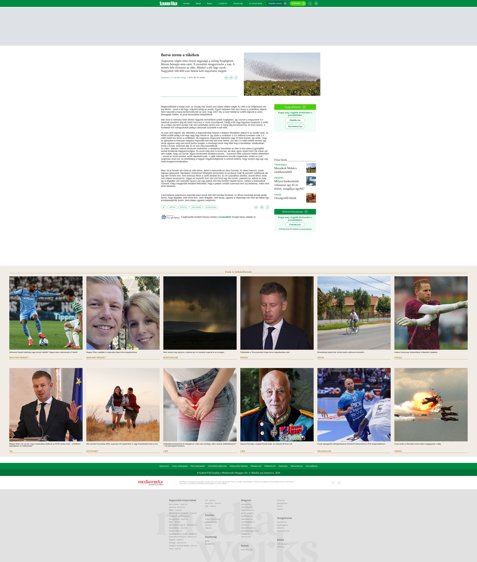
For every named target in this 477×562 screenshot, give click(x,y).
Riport (209, 3)
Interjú (198, 3)
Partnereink (283, 466)
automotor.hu (246, 507)
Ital (164, 207)
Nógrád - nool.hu (176, 539)
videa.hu (280, 528)
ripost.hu (281, 500)
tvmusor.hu (246, 537)
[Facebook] (310, 3)
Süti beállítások (312, 466)
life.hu (279, 506)
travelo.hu (245, 525)
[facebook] (332, 482)
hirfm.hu (280, 547)
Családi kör (222, 3)
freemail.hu (282, 522)
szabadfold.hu (211, 522)
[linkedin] (339, 482)
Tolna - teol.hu (175, 548)
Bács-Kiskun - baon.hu (178, 504)
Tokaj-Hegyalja (196, 207)
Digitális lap (295, 120)
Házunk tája (238, 3)
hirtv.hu (208, 525)
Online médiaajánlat (180, 466)
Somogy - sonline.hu (177, 542)
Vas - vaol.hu (210, 500)
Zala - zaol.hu (210, 506)
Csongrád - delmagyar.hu (179, 516)
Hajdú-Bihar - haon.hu (178, 528)
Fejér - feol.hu (174, 522)
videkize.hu (245, 534)
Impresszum (164, 466)
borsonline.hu (247, 549)
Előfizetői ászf (270, 466)
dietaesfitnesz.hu (248, 528)
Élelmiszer (183, 207)
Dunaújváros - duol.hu (178, 519)
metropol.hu (282, 503)
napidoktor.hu (247, 519)
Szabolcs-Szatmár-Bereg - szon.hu (183, 545)
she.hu (280, 509)
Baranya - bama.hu (177, 507)
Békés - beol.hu (175, 510)
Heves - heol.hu (175, 531)
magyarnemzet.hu (212, 519)
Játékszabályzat (297, 466)
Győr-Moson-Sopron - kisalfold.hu (183, 525)
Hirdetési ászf (256, 466)
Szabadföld (225, 217)
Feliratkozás (295, 225)
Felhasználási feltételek (239, 466)
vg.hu (207, 541)
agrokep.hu (209, 544)
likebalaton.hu (247, 516)
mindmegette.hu (248, 522)
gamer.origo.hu (247, 513)
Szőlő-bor (172, 207)
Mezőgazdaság (210, 207)
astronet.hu (246, 504)
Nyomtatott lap (295, 126)
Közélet (186, 3)
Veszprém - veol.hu (213, 503)
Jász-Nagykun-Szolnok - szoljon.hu (183, 534)
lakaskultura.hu (247, 510)
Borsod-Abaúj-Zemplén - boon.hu (183, 513)
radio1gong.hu (283, 544)
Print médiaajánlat (198, 466)
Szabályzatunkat (306, 229)
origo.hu (208, 528)
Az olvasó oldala (255, 3)
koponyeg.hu (282, 525)
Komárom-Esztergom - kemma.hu (183, 537)
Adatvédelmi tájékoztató (217, 466)
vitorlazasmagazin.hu (250, 531)
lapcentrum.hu (283, 531)
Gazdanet (165, 77)
